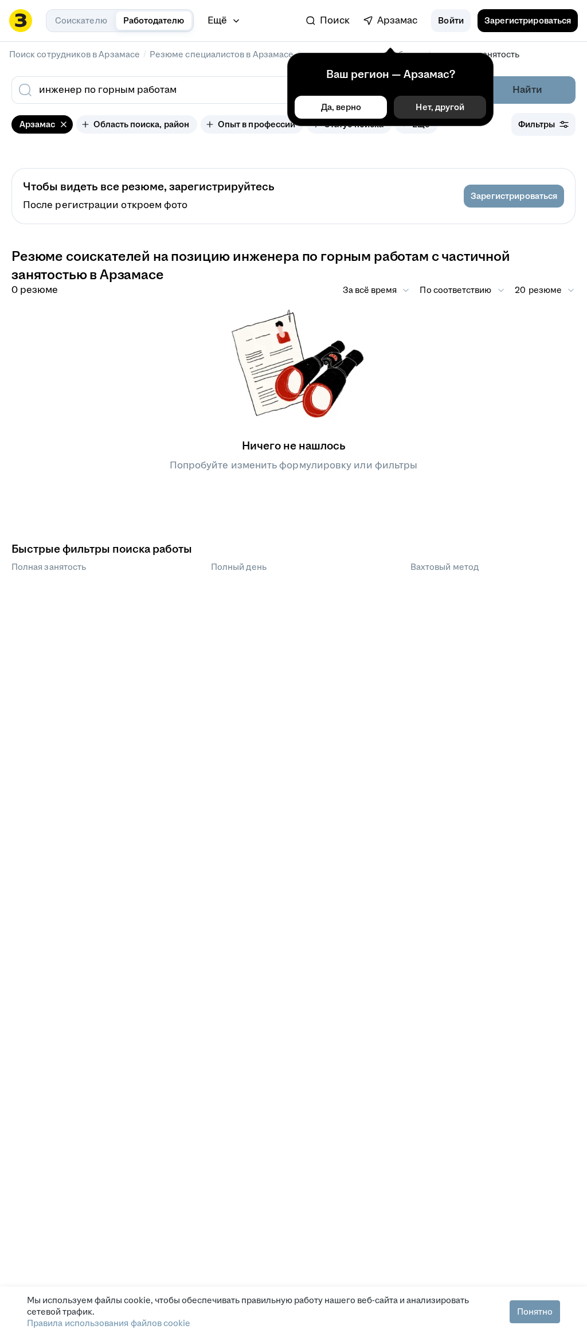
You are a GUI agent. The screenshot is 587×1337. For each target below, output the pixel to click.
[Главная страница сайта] (20, 20)
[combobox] (212, 90)
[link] (328, 20)
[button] (450, 20)
